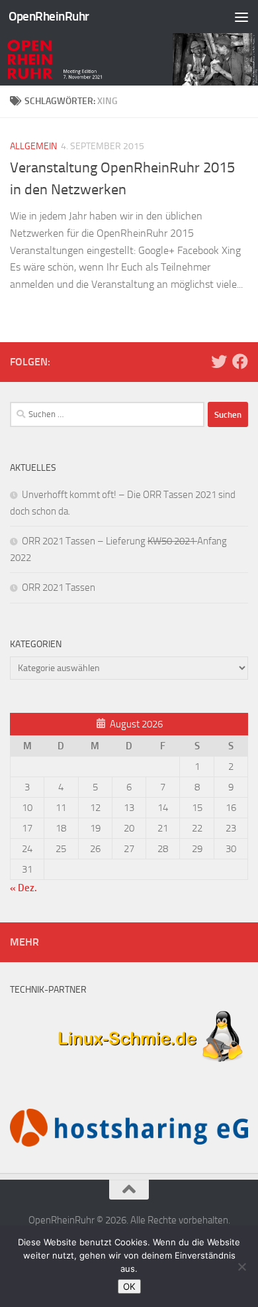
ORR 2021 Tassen (58, 587)
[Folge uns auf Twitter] (219, 361)
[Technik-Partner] (129, 1068)
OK (129, 1286)
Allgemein (33, 146)
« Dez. (23, 888)
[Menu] (241, 16)
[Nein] (241, 1266)
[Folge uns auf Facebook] (240, 361)
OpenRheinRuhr (49, 16)
